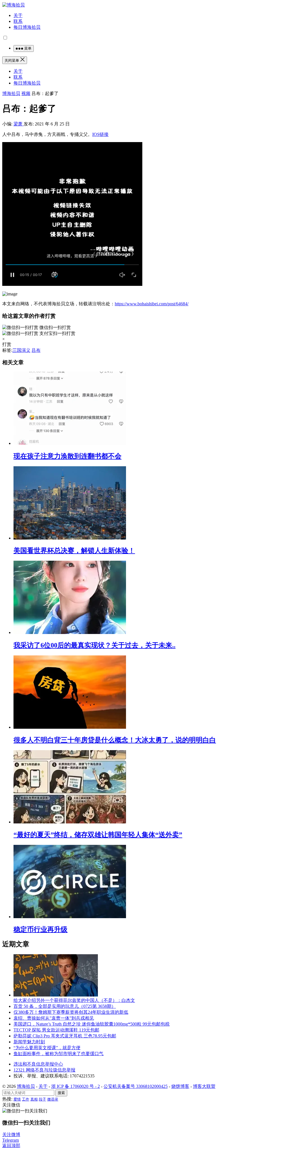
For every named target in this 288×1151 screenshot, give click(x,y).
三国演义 (21, 350)
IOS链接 (100, 134)
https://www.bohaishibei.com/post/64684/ (151, 303)
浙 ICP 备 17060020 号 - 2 (75, 1086)
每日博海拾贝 (27, 27)
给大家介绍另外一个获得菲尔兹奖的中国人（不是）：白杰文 (74, 1000)
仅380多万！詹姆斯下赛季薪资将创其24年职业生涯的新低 (71, 1012)
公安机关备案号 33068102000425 (136, 1086)
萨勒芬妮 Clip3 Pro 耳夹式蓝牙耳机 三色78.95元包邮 (65, 1035)
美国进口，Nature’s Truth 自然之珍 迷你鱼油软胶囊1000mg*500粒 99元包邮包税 (92, 1024)
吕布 (36, 350)
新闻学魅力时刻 (29, 1041)
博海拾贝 (11, 93)
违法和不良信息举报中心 (38, 1064)
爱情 (17, 1099)
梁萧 (19, 123)
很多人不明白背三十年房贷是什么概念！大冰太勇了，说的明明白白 (115, 740)
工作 (25, 1099)
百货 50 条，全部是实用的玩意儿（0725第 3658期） (65, 1006)
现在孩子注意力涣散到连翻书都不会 (68, 456)
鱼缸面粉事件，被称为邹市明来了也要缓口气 (59, 1053)
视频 (25, 93)
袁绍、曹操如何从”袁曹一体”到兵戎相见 (54, 1018)
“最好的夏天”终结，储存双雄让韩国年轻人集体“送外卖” (98, 834)
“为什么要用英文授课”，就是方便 (47, 1047)
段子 (42, 1099)
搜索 (61, 1093)
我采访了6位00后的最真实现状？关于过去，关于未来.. (95, 645)
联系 (18, 21)
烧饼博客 (180, 1086)
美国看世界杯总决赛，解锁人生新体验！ (74, 550)
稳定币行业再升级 (41, 929)
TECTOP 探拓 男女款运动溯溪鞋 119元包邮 (56, 1030)
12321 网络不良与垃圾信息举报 (44, 1070)
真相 (34, 1099)
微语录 (52, 1099)
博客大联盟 (204, 1086)
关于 (18, 15)
